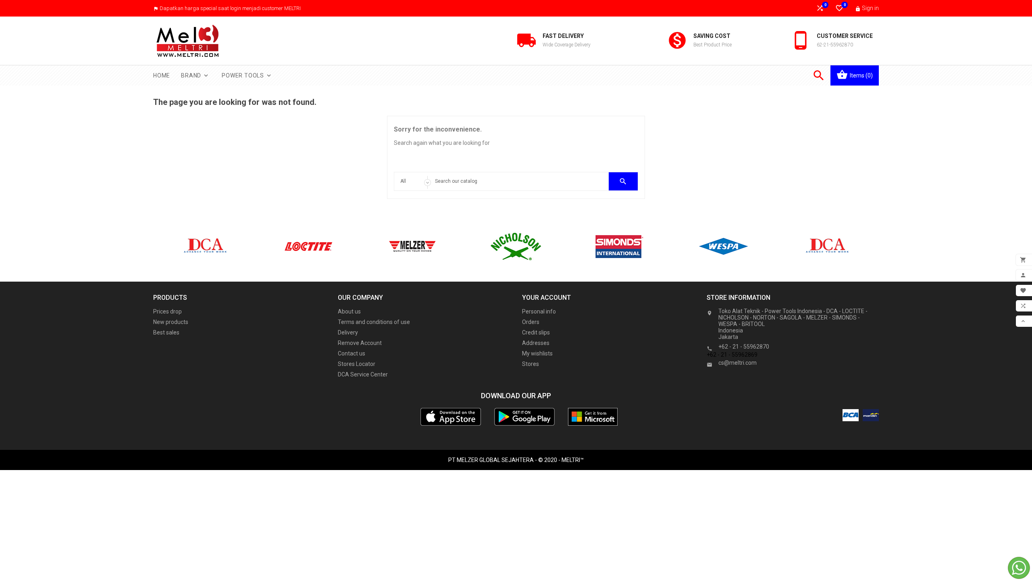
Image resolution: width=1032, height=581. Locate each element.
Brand (195, 75)
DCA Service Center (363, 374)
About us (349, 311)
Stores (530, 364)
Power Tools (247, 75)
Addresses (535, 343)
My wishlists (537, 353)
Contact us (351, 353)
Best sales (166, 332)
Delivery (348, 332)
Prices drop (167, 311)
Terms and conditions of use (374, 322)
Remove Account (360, 343)
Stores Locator (356, 364)
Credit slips (536, 332)
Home (161, 75)
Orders (530, 322)
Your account (546, 297)
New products (170, 322)
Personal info (539, 311)
